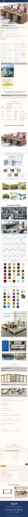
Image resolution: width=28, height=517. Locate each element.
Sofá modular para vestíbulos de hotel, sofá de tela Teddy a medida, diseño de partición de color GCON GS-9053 (20, 498)
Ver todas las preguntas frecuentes (6, 478)
